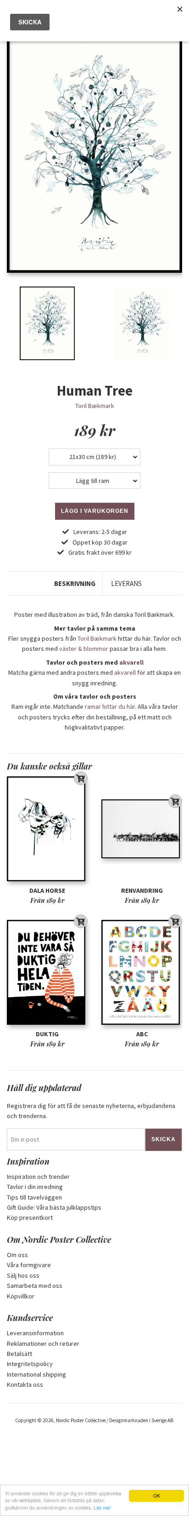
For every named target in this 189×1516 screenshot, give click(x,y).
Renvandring (142, 890)
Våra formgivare (29, 1265)
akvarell (131, 662)
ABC (142, 1034)
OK (156, 1495)
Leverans (126, 583)
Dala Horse (47, 890)
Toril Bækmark (94, 406)
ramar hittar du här (110, 706)
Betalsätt (19, 1353)
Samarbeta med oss (34, 1285)
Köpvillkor (20, 1296)
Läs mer (102, 1507)
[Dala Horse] (47, 829)
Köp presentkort (30, 1217)
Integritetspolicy (30, 1364)
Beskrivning (74, 583)
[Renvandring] (141, 829)
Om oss (17, 1255)
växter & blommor (83, 648)
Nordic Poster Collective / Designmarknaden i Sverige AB (114, 1420)
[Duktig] (47, 972)
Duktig (47, 1034)
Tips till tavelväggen (34, 1197)
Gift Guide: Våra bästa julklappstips (54, 1207)
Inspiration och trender (38, 1176)
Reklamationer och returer (43, 1343)
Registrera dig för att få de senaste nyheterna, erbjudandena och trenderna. (91, 1111)
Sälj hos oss (23, 1275)
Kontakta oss (25, 1384)
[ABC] (141, 972)
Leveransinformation (35, 1333)
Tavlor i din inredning (35, 1187)
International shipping (36, 1374)
